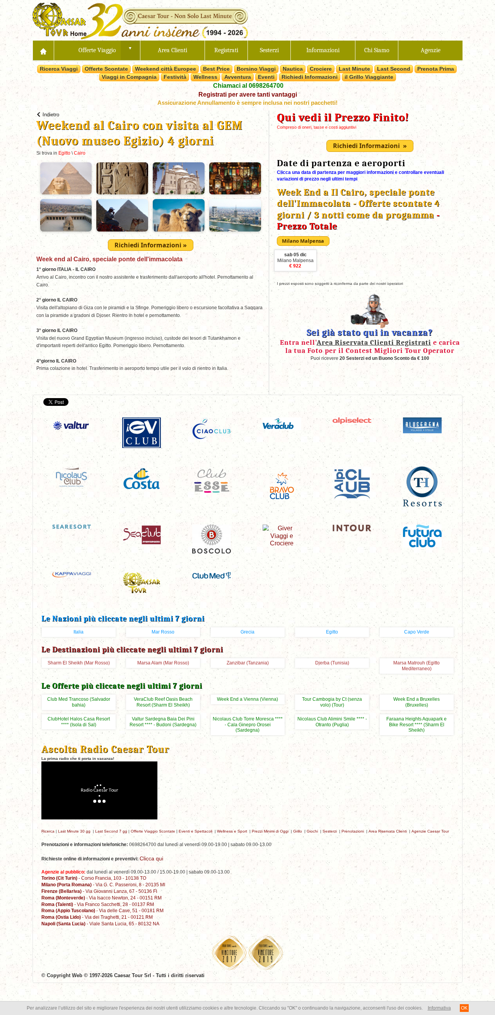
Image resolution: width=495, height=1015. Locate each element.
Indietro (51, 115)
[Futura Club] (422, 535)
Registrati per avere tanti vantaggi (247, 94)
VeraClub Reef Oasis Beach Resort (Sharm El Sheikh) (163, 702)
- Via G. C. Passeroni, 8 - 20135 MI (103, 884)
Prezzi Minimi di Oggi (270, 831)
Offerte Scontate (106, 69)
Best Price (216, 69)
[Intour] (352, 527)
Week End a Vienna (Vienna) (247, 699)
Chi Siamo (376, 50)
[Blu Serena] (422, 425)
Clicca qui (151, 858)
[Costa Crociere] (141, 478)
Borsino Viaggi (256, 69)
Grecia (247, 632)
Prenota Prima (435, 69)
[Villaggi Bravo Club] (282, 485)
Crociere (321, 69)
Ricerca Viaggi (59, 69)
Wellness (205, 77)
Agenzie (430, 50)
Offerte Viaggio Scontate (153, 831)
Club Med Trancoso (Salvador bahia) (78, 702)
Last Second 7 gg (111, 831)
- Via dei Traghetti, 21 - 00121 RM (97, 917)
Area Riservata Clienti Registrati (374, 342)
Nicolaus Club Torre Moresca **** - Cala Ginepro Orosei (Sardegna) (248, 724)
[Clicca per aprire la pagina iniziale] (43, 50)
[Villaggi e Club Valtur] (71, 425)
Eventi (266, 77)
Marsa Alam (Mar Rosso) (163, 663)
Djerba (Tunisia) (332, 663)
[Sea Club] (141, 534)
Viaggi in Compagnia (129, 77)
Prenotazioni (352, 831)
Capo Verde (416, 632)
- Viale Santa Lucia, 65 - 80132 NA (100, 923)
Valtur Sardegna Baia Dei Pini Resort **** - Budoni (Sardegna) (163, 721)
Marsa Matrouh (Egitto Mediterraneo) (416, 665)
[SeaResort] (71, 526)
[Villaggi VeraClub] (282, 423)
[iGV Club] (141, 432)
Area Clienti (172, 50)
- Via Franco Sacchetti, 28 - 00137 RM (97, 904)
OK (464, 1008)
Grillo (297, 831)
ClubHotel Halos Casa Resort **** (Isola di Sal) (79, 721)
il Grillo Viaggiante (369, 77)
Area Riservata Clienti (388, 831)
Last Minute (354, 69)
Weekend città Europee (165, 69)
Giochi (312, 831)
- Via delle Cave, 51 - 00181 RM (102, 910)
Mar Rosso (163, 632)
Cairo (79, 153)
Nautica (293, 69)
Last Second (393, 69)
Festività (175, 77)
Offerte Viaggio (97, 50)
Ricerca (48, 831)
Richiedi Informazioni (310, 77)
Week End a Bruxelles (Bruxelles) (416, 702)
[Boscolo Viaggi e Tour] (211, 538)
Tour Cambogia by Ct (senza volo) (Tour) (332, 702)
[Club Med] (211, 575)
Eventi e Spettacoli (195, 831)
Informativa (439, 1008)
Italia (78, 632)
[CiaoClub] (211, 429)
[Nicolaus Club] (71, 476)
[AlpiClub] (352, 482)
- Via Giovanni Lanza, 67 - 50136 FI (99, 891)
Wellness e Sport (232, 831)
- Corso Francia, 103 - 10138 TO (93, 877)
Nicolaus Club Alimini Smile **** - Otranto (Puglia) (332, 721)
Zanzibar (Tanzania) (248, 663)
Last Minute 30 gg (74, 831)
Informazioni (323, 50)
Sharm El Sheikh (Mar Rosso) (79, 663)
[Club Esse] (211, 480)
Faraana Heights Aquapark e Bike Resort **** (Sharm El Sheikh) (416, 724)
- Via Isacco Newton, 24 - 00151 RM (101, 897)
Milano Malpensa (295, 260)
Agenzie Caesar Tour (430, 831)
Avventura (237, 77)
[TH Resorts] (422, 485)
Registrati (226, 50)
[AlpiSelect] (352, 420)
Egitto (64, 153)
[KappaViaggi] (71, 574)
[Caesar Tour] (141, 582)
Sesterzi (269, 50)
